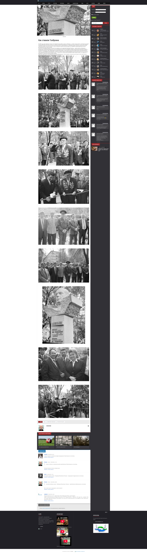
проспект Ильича (60, 421)
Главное (101, 29)
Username (93, 9)
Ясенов (45, 462)
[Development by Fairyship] (80, 551)
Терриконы (62, 3)
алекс (45, 474)
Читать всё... (99, 91)
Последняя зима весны (104, 49)
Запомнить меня (95, 14)
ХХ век (68, 3)
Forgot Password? (97, 20)
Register (91, 20)
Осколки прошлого (103, 58)
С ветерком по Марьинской (102, 74)
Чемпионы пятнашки (103, 45)
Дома (99, 3)
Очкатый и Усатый (103, 56)
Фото (87, 3)
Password (93, 12)
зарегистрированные (46, 508)
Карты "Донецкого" (102, 147)
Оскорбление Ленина (103, 52)
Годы (82, 3)
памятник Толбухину (51, 421)
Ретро (49, 3)
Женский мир (102, 42)
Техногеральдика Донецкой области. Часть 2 (104, 31)
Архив (104, 3)
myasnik (45, 454)
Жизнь (43, 3)
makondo (46, 494)
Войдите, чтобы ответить (49, 457)
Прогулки (55, 3)
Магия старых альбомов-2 (104, 59)
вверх (106, 512)
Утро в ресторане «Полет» (61, 447)
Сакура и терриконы (103, 38)
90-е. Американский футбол (44, 447)
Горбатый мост (102, 77)
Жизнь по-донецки (103, 37)
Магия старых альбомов (104, 69)
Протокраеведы (77, 447)
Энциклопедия (75, 3)
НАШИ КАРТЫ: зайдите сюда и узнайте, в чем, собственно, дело (103, 149)
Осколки (93, 3)
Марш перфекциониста (104, 66)
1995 (44, 421)
